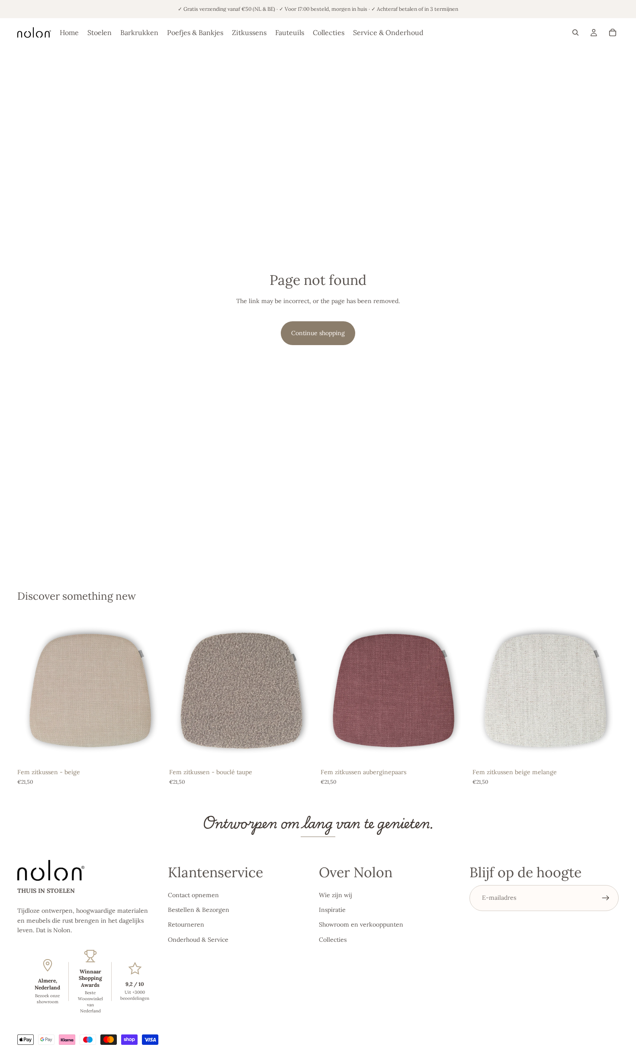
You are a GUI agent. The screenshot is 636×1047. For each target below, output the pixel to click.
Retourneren (186, 925)
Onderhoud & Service (198, 940)
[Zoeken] (575, 32)
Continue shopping (318, 333)
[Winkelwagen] (612, 32)
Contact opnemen (193, 895)
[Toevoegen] (150, 751)
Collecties (333, 940)
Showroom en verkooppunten (361, 925)
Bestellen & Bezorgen (198, 910)
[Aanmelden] (606, 898)
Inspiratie (332, 910)
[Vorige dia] (30, 690)
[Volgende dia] (151, 690)
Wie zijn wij (335, 895)
